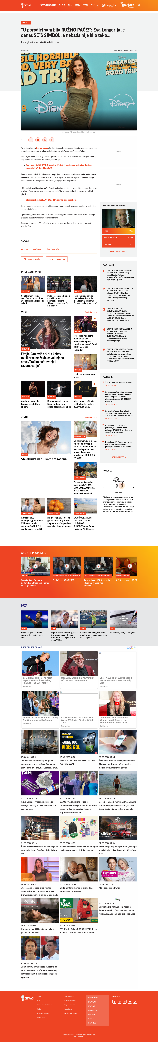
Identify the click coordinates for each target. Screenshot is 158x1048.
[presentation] (103, 488)
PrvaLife (91, 1019)
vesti (93, 5)
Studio (39, 1009)
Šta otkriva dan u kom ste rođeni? (44, 459)
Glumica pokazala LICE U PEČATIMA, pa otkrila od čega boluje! (52, 200)
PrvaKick (91, 1015)
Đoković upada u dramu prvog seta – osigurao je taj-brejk (34, 635)
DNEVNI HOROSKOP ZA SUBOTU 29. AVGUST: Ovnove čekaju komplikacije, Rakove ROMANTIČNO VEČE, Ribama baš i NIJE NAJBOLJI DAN (120, 275)
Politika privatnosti (70, 1013)
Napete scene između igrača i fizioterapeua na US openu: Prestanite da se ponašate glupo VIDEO (64, 636)
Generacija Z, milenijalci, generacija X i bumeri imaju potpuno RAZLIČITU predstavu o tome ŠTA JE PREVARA (32, 524)
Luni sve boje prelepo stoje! (84, 375)
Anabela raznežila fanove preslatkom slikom (30, 404)
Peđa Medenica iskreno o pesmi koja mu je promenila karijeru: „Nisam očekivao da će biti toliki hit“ (58, 301)
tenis (24, 628)
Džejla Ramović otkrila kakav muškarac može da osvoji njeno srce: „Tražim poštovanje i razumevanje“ (42, 360)
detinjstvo (37, 249)
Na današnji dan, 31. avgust (122, 633)
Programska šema (48, 5)
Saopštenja (68, 1009)
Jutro (24, 576)
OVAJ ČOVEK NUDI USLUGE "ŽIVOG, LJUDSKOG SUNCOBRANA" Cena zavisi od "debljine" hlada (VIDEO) (84, 524)
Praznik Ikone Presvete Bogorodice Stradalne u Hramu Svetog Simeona (35, 583)
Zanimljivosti (79, 478)
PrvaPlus (92, 1002)
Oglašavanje (41, 1017)
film (70, 5)
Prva (38, 1001)
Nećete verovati (122, 576)
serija (77, 5)
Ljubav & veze (79, 437)
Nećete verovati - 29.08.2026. (129, 580)
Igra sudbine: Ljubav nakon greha (66, 576)
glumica (24, 249)
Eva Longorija (53, 249)
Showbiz (25, 23)
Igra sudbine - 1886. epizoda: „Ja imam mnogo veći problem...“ (97, 583)
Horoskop (108, 471)
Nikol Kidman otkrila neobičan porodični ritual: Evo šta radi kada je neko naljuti (32, 299)
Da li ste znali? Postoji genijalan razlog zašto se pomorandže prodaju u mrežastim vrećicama (59, 522)
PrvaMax (91, 1006)
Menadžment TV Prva (44, 1005)
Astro (24, 454)
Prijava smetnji (69, 1005)
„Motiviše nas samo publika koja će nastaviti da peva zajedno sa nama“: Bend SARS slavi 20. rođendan (85, 343)
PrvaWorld (92, 1010)
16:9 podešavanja (43, 1013)
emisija (62, 5)
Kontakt (39, 996)
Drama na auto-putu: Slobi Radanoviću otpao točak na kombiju (59, 404)
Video (85, 5)
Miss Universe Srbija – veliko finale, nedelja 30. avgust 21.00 (85, 404)
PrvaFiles (92, 1023)
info (112, 628)
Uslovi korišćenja (70, 1001)
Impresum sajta (69, 996)
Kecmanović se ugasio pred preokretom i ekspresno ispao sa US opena (93, 635)
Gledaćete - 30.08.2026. (64, 580)
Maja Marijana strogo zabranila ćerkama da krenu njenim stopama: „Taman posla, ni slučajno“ (85, 299)
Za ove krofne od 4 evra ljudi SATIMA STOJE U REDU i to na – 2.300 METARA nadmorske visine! (85, 488)
